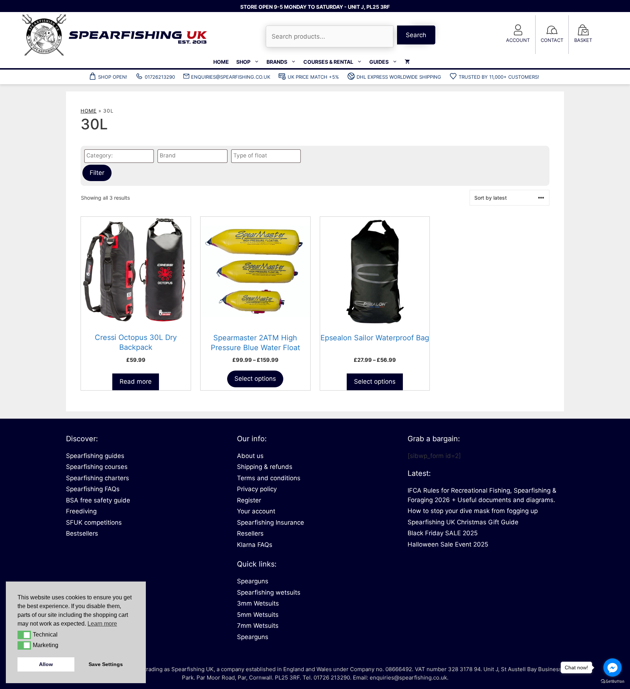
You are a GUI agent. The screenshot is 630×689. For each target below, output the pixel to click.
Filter (97, 172)
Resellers (250, 533)
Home (221, 62)
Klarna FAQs (254, 544)
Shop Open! (112, 77)
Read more (136, 381)
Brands (277, 62)
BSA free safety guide (98, 500)
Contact (552, 40)
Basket (583, 40)
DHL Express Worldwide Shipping (399, 77)
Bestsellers (82, 533)
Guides (379, 62)
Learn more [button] (102, 624)
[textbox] (120, 156)
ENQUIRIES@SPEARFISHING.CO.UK (230, 77)
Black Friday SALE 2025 (443, 533)
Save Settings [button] (106, 664)
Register (249, 500)
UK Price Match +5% (313, 77)
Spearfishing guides (95, 455)
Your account (256, 511)
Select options (255, 378)
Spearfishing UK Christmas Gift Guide (463, 522)
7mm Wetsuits (258, 625)
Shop (243, 62)
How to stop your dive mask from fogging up (473, 510)
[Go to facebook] (612, 667)
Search (416, 35)
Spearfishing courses (97, 466)
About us (250, 455)
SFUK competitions (94, 522)
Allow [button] (46, 664)
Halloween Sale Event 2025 (448, 544)
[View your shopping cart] (407, 62)
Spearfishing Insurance (270, 522)
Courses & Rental (328, 62)
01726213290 (160, 77)
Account (518, 40)
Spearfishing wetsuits (268, 592)
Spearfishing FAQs (93, 489)
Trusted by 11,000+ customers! (499, 77)
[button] (24, 635)
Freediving (81, 511)
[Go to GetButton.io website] (612, 681)
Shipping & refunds (264, 466)
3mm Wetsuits (258, 603)
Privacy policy (257, 489)
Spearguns (252, 581)
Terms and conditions (268, 478)
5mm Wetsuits (258, 614)
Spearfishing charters (97, 478)
